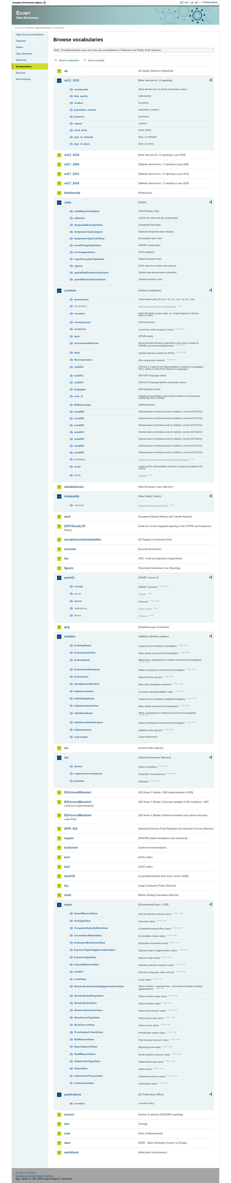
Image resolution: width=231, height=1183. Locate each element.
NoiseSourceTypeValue (87, 1017)
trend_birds (80, 130)
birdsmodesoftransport (87, 669)
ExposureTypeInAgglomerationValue (94, 950)
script (77, 466)
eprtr (67, 516)
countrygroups (82, 322)
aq (66, 70)
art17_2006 (71, 164)
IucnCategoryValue (84, 252)
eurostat (70, 549)
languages (80, 389)
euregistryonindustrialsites (82, 539)
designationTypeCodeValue (89, 238)
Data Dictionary (43, 28)
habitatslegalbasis (84, 698)
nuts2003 (79, 411)
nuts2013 (79, 432)
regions (78, 266)
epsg (77, 352)
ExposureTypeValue (85, 957)
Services (20, 72)
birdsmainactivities (84, 652)
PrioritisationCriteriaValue (88, 1032)
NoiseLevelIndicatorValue (88, 1010)
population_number (85, 109)
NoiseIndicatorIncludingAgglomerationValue (99, 986)
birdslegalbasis (82, 645)
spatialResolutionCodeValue (90, 279)
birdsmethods (82, 660)
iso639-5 (78, 382)
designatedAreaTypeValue (88, 225)
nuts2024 (79, 452)
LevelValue (80, 979)
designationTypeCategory (88, 231)
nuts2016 (79, 439)
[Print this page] (193, 2)
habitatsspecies (82, 729)
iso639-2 (78, 367)
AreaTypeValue (82, 921)
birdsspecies (81, 676)
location (78, 103)
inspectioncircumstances (88, 773)
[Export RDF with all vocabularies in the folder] (210, 81)
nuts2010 (79, 425)
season (78, 123)
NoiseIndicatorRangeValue (89, 995)
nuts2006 (79, 418)
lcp (66, 885)
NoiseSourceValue (84, 1024)
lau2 (67, 866)
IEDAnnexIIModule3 (77, 801)
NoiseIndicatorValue (85, 1003)
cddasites (79, 218)
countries (79, 313)
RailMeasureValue (84, 1039)
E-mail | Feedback (26, 1172)
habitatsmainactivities (86, 705)
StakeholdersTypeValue (87, 1061)
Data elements (24, 53)
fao (66, 558)
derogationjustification (86, 684)
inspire (69, 838)
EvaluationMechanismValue (89, 942)
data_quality (81, 96)
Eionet (30, 28)
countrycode (81, 89)
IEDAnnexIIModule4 (77, 815)
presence (79, 116)
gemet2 (69, 577)
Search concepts (96, 60)
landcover (71, 847)
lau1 (67, 857)
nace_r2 (78, 396)
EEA (30, 2)
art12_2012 (71, 80)
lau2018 (69, 876)
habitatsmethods (83, 713)
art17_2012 (71, 173)
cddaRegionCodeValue (86, 211)
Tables (19, 47)
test (66, 1123)
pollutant (79, 781)
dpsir (77, 336)
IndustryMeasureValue (86, 964)
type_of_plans (82, 144)
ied (66, 757)
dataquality (71, 496)
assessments (81, 299)
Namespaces (23, 79)
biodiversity (72, 192)
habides (69, 636)
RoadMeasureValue (84, 1054)
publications (72, 1094)
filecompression (83, 359)
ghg (67, 627)
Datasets (21, 40)
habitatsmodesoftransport (88, 722)
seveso (69, 1114)
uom (67, 1133)
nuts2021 (79, 446)
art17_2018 (71, 183)
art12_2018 (71, 154)
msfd (67, 895)
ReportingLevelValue (85, 1046)
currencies (80, 329)
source (78, 601)
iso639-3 (78, 375)
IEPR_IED (71, 828)
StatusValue (80, 1068)
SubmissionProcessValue (88, 1076)
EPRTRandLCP (75, 526)
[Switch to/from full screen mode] (197, 2)
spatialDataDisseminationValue (91, 272)
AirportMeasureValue (85, 913)
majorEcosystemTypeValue (89, 259)
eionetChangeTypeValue (87, 245)
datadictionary (74, 486)
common (70, 290)
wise (67, 1142)
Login (186, 2)
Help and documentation (30, 34)
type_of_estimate (83, 137)
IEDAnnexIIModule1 (77, 792)
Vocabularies (24, 66)
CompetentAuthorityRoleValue (91, 928)
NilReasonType (82, 405)
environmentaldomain (86, 343)
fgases (68, 568)
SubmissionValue (84, 1083)
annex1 (78, 766)
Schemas (21, 59)
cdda (67, 202)
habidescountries (83, 691)
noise (68, 904)
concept (78, 586)
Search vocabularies (69, 60)
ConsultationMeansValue (88, 935)
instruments (81, 737)
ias (66, 748)
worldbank (71, 1152)
